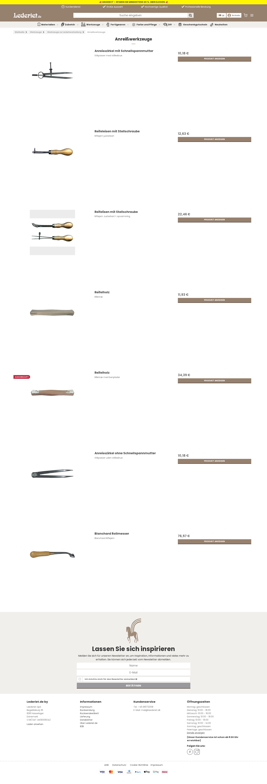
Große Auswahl (114, 6)
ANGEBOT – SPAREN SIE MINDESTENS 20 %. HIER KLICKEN (133, 2)
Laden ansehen (35, 724)
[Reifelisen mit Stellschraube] (52, 249)
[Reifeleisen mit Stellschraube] (52, 168)
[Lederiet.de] (27, 15)
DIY (170, 24)
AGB (106, 765)
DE (223, 15)
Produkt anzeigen (214, 58)
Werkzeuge (93, 24)
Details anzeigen (196, 732)
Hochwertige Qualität (156, 6)
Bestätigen (133, 685)
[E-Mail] (133, 672)
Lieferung (85, 716)
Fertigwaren (118, 24)
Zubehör (70, 24)
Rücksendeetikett (89, 713)
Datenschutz (119, 765)
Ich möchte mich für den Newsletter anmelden (110, 679)
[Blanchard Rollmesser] (52, 570)
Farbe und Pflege (147, 24)
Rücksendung (87, 710)
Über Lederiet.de (88, 723)
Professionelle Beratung (198, 6)
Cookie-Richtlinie (139, 765)
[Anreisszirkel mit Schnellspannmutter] (52, 88)
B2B (82, 726)
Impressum (86, 706)
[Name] (133, 665)
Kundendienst (73, 6)
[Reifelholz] (52, 329)
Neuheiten (221, 24)
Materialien (48, 24)
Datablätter (86, 719)
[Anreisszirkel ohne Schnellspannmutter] (52, 490)
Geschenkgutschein (195, 24)
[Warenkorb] (245, 15)
